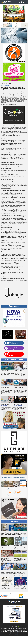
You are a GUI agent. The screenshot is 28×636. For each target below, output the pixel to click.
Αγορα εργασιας (5, 85)
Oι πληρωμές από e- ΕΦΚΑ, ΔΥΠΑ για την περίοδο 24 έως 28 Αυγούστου (20, 391)
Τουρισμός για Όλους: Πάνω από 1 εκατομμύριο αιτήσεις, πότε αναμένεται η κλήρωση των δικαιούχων (7, 375)
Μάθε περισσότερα (14, 634)
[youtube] (21, 2)
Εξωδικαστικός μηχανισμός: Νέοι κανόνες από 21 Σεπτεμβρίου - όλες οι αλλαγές (7, 392)
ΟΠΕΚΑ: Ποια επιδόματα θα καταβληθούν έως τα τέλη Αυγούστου (7, 408)
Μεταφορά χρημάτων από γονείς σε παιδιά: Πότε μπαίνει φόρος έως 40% (20, 374)
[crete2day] (13, 595)
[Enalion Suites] (6, 25)
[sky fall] (15, 25)
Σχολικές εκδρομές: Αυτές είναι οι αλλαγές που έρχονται (20, 408)
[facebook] (19, 2)
